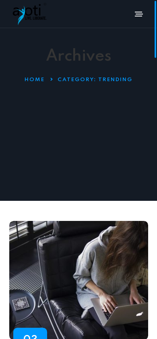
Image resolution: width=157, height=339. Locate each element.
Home (35, 79)
